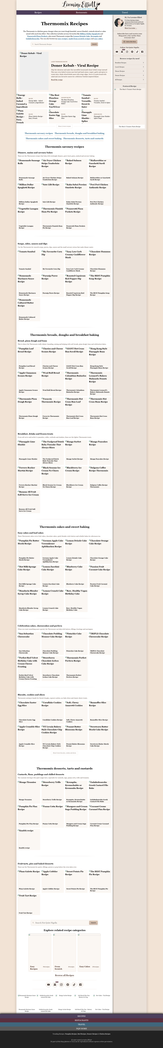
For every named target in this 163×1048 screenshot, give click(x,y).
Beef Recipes (82, 1034)
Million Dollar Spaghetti (90, 34)
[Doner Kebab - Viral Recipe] (34, 71)
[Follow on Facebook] (81, 985)
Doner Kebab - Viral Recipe (75, 65)
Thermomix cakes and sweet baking (44, 138)
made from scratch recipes (80, 39)
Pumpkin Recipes (71, 1034)
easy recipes (63, 39)
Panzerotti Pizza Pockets (37, 36)
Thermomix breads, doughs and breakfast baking (79, 133)
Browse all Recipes (64, 975)
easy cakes (98, 39)
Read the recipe (57, 80)
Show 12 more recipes (64, 126)
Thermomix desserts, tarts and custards (83, 138)
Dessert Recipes (92, 1034)
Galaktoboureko (33, 39)
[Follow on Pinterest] (68, 985)
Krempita (95, 36)
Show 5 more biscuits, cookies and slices (64, 753)
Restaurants (81, 12)
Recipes (38, 12)
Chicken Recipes (104, 1034)
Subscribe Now (131, 42)
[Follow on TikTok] (74, 985)
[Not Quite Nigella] (81, 5)
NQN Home (81, 1028)
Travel (125, 12)
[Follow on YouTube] (48, 985)
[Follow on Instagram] (61, 985)
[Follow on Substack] (55, 985)
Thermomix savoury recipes (39, 133)
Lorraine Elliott (86, 1040)
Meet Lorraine (131, 28)
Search (94, 44)
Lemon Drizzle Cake (81, 36)
